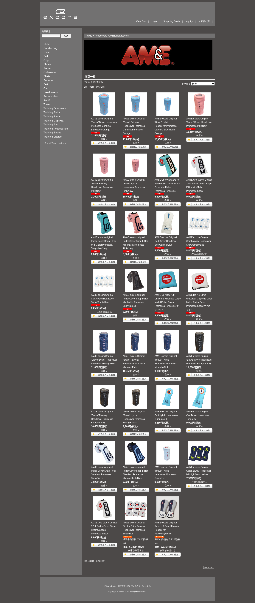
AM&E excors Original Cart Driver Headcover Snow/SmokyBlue (166, 241)
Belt (45, 84)
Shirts (46, 76)
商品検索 (46, 31)
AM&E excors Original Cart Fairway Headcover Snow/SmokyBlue (198, 241)
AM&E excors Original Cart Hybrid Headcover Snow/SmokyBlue (102, 299)
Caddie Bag (50, 48)
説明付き (88, 82)
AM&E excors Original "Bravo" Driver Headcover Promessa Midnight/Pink (104, 360)
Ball (45, 56)
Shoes (47, 64)
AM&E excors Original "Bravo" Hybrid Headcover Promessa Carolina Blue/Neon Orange (166, 126)
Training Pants (51, 116)
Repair (47, 68)
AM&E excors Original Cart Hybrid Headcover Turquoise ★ (166, 415)
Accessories (50, 96)
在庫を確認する (199, 254)
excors (60, 14)
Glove (46, 51)
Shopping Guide (171, 21)
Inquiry (189, 21)
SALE (46, 100)
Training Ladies (52, 136)
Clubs (46, 43)
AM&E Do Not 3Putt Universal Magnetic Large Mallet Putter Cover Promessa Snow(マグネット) (199, 302)
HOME (88, 35)
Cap (45, 88)
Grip (46, 60)
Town (46, 104)
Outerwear (49, 72)
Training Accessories (55, 128)
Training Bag (50, 124)
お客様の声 (204, 21)
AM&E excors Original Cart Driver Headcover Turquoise (197, 415)
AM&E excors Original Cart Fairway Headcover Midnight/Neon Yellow (198, 471)
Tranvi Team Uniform (55, 143)
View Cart (141, 21)
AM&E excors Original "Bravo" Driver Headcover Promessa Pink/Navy (199, 122)
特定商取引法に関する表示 (129, 586)
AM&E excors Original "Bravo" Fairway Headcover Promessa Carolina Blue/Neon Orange (134, 126)
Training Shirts (51, 112)
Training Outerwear (54, 108)
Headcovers (50, 92)
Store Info (146, 586)
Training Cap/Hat (53, 120)
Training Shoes (52, 132)
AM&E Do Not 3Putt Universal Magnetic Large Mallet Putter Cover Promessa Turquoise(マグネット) (168, 302)
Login (155, 21)
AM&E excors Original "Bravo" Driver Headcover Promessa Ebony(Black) (199, 360)
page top (208, 567)
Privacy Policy (110, 586)
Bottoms (48, 80)
